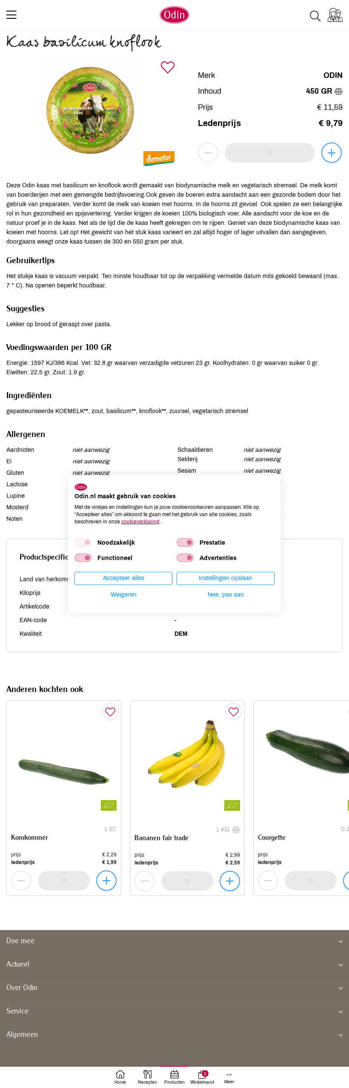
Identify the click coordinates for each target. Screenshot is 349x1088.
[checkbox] (83, 542)
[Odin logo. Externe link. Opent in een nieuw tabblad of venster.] (80, 487)
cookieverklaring (140, 521)
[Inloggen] (335, 15)
